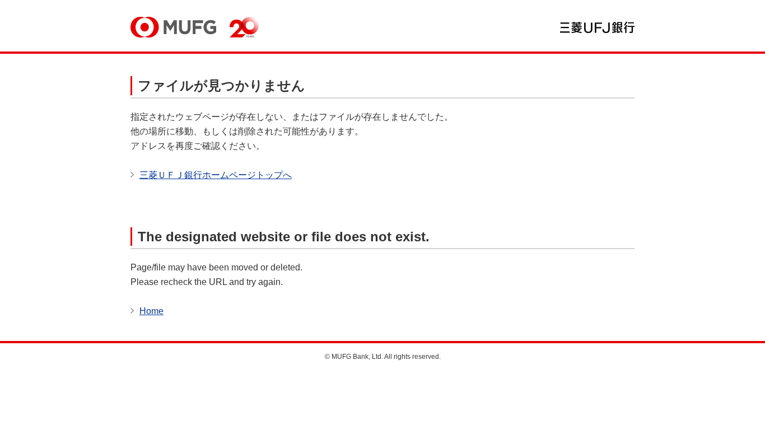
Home (151, 311)
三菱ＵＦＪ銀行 (597, 27)
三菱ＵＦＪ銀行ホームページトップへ (215, 175)
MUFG (173, 27)
